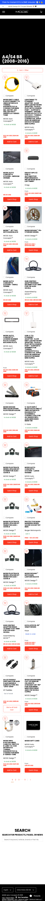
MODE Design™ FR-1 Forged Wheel (33, 231)
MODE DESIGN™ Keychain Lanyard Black (32, 575)
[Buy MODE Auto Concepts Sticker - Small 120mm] (11, 265)
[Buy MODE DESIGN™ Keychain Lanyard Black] (33, 558)
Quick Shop (11, 199)
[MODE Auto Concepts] (22, 11)
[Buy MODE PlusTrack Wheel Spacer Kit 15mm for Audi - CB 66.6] (11, 506)
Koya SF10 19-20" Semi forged (32, 626)
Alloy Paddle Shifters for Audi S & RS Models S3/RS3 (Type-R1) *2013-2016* (11, 683)
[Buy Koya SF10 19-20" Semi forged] (33, 609)
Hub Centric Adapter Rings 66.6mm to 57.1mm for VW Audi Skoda (33, 284)
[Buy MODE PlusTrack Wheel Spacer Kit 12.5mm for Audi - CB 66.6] (11, 451)
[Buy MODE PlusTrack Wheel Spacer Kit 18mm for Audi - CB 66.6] (11, 558)
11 (25, 779)
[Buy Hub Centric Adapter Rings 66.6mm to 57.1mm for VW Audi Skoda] (33, 265)
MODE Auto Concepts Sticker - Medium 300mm (11, 175)
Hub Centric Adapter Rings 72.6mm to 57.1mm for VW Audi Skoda (11, 628)
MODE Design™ (31, 235)
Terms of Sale (23, 899)
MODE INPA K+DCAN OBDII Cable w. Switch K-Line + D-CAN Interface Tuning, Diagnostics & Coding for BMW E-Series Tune (11, 748)
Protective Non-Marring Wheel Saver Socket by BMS (33, 524)
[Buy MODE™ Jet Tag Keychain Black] (11, 214)
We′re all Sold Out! (11, 708)
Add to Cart (12, 141)
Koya (27, 630)
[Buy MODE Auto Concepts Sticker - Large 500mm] (33, 451)
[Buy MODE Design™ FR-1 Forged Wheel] (33, 214)
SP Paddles (7, 690)
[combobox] (22, 840)
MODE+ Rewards (8, 899)
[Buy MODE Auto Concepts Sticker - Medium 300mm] (11, 157)
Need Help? (10, 898)
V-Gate (28, 424)
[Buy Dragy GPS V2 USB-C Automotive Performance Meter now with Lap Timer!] (33, 157)
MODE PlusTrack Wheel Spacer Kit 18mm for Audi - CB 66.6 (11, 576)
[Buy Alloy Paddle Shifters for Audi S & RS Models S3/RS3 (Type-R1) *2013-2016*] (11, 664)
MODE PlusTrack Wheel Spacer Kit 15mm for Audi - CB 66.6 (11, 524)
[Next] (31, 780)
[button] (41, 11)
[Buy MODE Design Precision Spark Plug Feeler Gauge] (11, 391)
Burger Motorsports (33, 530)
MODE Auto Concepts (9, 895)
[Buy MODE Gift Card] (33, 725)
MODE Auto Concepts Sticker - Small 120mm (10, 284)
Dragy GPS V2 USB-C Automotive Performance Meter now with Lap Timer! (32, 177)
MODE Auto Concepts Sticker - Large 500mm (32, 470)
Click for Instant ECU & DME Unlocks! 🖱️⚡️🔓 (22, 2)
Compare (10, 96)
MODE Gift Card (32, 741)
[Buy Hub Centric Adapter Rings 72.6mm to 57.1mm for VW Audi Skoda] (11, 609)
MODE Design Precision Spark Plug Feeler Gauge (11, 409)
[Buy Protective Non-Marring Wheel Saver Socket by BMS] (33, 506)
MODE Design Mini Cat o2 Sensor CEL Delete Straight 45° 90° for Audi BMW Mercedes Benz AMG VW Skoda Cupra (33, 685)
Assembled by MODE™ (30, 292)
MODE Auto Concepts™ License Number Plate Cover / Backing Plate (10, 339)
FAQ (3, 898)
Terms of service (35, 899)
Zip (16, 899)
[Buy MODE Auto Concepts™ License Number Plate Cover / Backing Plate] (11, 320)
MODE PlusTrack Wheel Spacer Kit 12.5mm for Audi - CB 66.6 (11, 470)
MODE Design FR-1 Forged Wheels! (20, 6)
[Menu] (3, 11)
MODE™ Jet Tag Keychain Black (10, 231)
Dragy (27, 185)
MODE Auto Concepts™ (8, 120)
